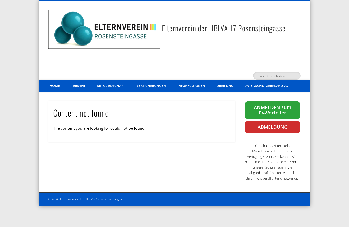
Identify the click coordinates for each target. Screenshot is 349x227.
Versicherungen (151, 85)
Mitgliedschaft (111, 85)
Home (55, 85)
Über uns (225, 85)
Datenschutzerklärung (266, 85)
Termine (78, 85)
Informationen (191, 85)
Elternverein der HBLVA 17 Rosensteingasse (224, 27)
